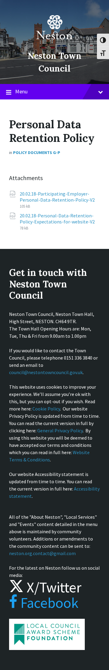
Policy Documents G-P (36, 152)
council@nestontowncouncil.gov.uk (46, 372)
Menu (21, 91)
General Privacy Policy (60, 430)
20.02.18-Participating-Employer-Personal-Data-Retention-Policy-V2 (57, 197)
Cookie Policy (46, 409)
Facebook (48, 603)
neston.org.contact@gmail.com (42, 553)
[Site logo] (54, 44)
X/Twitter (52, 587)
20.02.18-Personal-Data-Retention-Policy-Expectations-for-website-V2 (57, 219)
